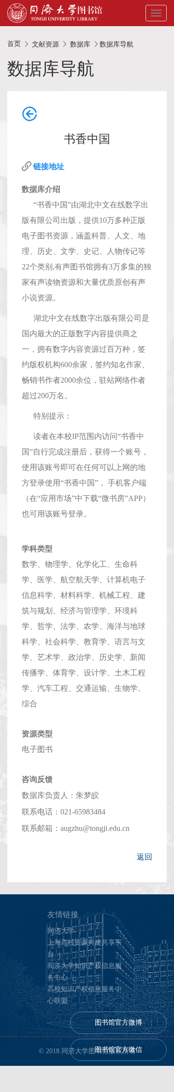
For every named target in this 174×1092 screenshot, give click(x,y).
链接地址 (48, 166)
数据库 (80, 44)
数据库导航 (116, 44)
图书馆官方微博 (118, 1022)
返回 (144, 857)
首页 (14, 43)
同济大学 (60, 931)
